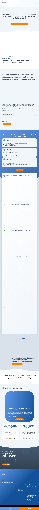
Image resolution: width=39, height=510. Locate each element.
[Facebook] (3, 480)
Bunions (18, 489)
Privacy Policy (22, 506)
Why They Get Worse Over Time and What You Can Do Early (10, 426)
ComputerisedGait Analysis (19, 216)
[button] (36, 3)
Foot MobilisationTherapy (19, 293)
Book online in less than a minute (10, 145)
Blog (17, 491)
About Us (18, 488)
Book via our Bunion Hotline (9, 144)
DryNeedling (19, 268)
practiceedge (33, 506)
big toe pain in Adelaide (16, 108)
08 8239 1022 (29, 492)
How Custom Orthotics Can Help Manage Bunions (28, 426)
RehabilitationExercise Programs (19, 242)
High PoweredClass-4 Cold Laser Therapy (19, 190)
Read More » (10, 434)
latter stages (18, 120)
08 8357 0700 (29, 500)
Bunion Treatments (20, 490)
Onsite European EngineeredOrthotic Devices (19, 319)
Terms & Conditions (17, 506)
